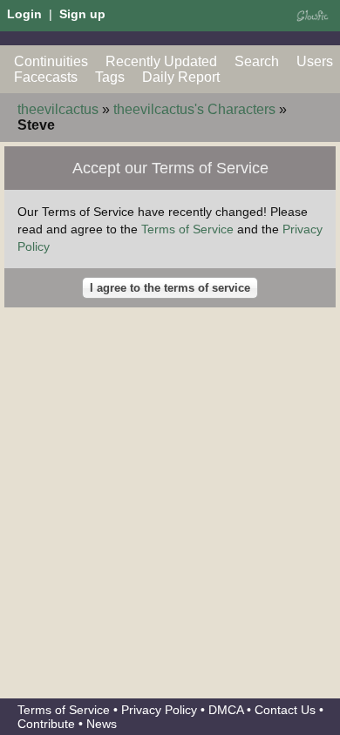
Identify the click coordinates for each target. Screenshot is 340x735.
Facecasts (46, 77)
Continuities (51, 61)
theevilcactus (58, 109)
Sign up (82, 14)
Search (257, 61)
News (101, 724)
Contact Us (285, 710)
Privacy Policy (159, 710)
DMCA (225, 710)
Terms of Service (187, 229)
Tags (110, 77)
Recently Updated (161, 61)
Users (314, 61)
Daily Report (181, 77)
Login (24, 14)
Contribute (46, 724)
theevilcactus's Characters (194, 109)
